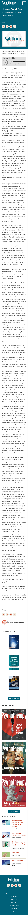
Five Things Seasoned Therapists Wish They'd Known (19, 844)
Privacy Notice (14, 902)
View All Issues (14, 811)
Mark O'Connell (16, 855)
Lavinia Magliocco (16, 829)
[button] (5, 62)
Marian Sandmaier (16, 837)
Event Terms (14, 899)
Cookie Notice (14, 908)
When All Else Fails (17, 860)
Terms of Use (14, 896)
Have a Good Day (12, 9)
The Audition (16, 852)
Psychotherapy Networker (18, 848)
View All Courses (14, 698)
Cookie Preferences (14, 911)
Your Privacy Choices (14, 905)
